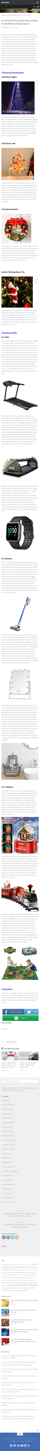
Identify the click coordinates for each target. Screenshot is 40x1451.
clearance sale (23, 1272)
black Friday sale (28, 1264)
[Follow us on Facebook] (11, 1445)
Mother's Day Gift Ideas (16, 1283)
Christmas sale (5, 1272)
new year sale (7, 1153)
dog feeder (12, 1275)
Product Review (7, 1167)
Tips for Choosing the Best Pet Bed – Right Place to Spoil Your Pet (27, 1065)
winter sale (26, 1290)
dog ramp (17, 1275)
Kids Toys (26, 1280)
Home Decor (29, 1277)
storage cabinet (13, 1288)
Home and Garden (8, 1140)
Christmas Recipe (34, 1270)
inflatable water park (17, 1280)
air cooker (4, 1264)
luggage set (31, 1280)
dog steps (26, 1275)
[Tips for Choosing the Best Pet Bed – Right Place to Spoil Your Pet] (29, 1056)
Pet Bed (26, 1283)
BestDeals (5, 2)
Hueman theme (29, 1441)
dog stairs (21, 1275)
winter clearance (6, 1290)
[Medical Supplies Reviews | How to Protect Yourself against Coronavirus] (10, 1056)
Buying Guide (5, 15)
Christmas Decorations (11, 1042)
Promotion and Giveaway (10, 1171)
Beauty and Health (8, 1105)
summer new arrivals (9, 1184)
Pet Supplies (6, 1162)
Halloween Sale (7, 1131)
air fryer (9, 1264)
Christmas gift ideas (32, 1267)
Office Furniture (7, 1158)
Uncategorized (7, 1198)
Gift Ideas (24, 1277)
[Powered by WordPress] (13, 1441)
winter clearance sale (9, 1202)
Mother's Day (5, 1283)
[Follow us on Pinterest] (18, 1445)
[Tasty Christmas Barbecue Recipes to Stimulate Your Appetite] (5, 1322)
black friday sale (8, 1109)
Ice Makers (9, 1280)
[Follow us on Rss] (28, 1445)
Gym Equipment (7, 1127)
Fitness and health (8, 1122)
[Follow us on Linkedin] (25, 1445)
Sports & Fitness (7, 1180)
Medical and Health (8, 1149)
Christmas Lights (26, 1270)
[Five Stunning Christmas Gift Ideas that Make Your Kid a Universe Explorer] (5, 1332)
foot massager (17, 1277)
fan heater (8, 1277)
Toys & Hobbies (7, 1193)
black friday (14, 1264)
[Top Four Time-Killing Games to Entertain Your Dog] (5, 1303)
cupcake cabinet (4, 1275)
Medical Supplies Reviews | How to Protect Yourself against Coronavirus (9, 1065)
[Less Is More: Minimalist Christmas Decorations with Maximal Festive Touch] (5, 1342)
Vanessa (5, 27)
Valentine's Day (29, 1288)
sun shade (20, 1288)
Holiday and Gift (16, 15)
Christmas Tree (14, 1272)
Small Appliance (7, 1176)
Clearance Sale (7, 1118)
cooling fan (32, 1272)
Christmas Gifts (7, 1269)
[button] (35, 7)
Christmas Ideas (18, 1270)
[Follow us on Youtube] (21, 1445)
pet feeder (32, 1283)
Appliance (6, 1100)
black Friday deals (21, 1264)
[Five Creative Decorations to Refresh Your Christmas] (5, 1313)
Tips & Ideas (27, 15)
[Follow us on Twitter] (14, 1445)
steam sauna (4, 1288)
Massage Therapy (8, 1145)
